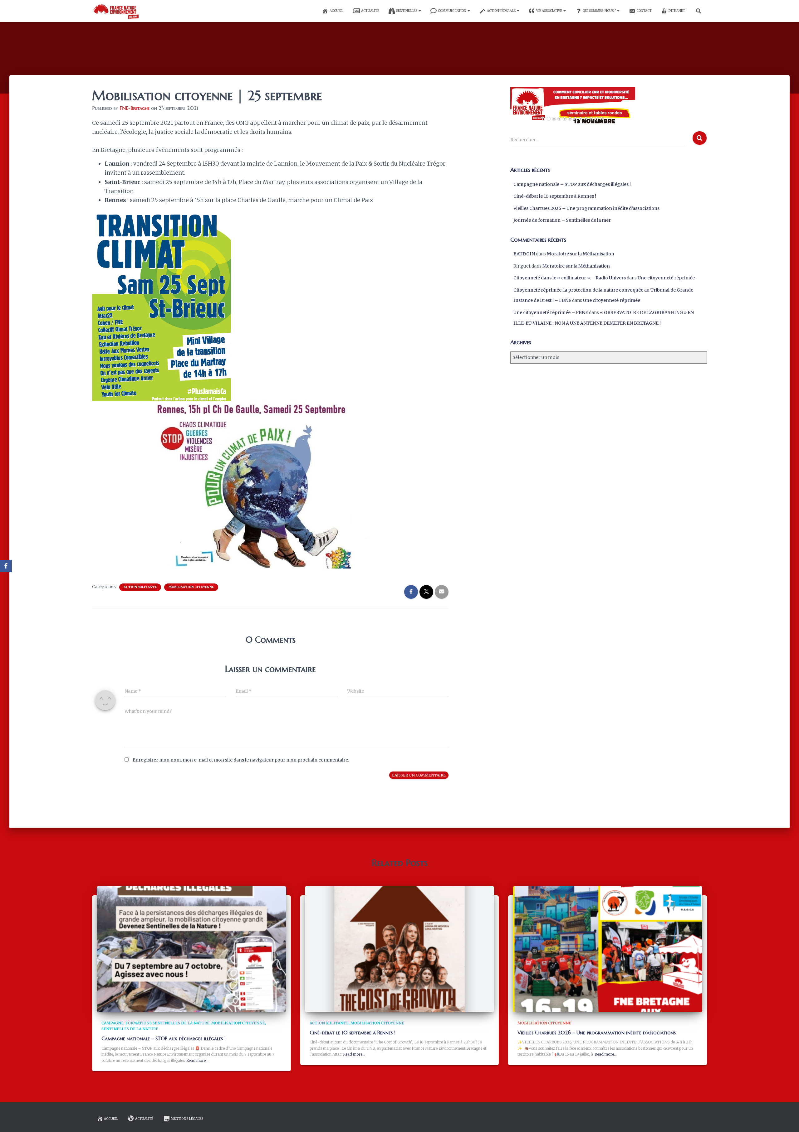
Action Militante (140, 587)
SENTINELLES (407, 11)
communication (452, 11)
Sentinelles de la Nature (129, 1029)
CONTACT (644, 11)
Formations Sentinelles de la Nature (167, 1023)
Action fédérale (501, 11)
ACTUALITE (370, 11)
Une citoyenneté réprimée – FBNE (550, 312)
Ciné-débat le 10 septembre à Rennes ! (554, 196)
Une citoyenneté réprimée (666, 278)
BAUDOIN (524, 254)
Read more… (197, 1060)
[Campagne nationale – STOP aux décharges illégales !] (191, 948)
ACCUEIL (336, 11)
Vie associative (549, 11)
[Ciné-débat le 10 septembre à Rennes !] (399, 948)
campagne (112, 1023)
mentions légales (187, 1119)
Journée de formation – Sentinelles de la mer (562, 220)
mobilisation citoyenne (191, 587)
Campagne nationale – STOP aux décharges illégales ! (572, 184)
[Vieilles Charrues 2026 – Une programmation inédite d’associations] (607, 948)
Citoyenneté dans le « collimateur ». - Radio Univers (569, 278)
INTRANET (677, 11)
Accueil (111, 1119)
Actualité (144, 1119)
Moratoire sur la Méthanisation (580, 254)
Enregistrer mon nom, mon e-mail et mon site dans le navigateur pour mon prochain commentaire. (241, 760)
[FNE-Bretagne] (115, 11)
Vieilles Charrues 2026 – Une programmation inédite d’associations (586, 208)
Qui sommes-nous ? (599, 11)
